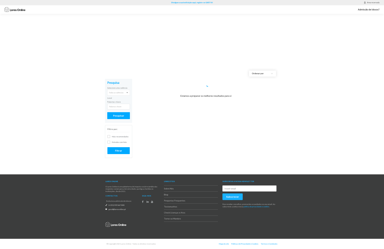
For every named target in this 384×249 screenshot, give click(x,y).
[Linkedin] (148, 201)
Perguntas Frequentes (174, 200)
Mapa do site (224, 244)
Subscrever (232, 196)
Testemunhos (170, 206)
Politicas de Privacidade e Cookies (244, 244)
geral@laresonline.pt (117, 209)
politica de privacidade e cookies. (257, 206)
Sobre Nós (169, 188)
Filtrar (118, 150)
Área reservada (373, 2)
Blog (166, 194)
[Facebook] (142, 201)
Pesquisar (118, 115)
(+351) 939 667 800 (116, 205)
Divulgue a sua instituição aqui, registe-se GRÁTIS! (192, 2)
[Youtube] (152, 201)
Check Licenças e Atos (174, 212)
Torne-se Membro (172, 218)
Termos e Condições (269, 244)
